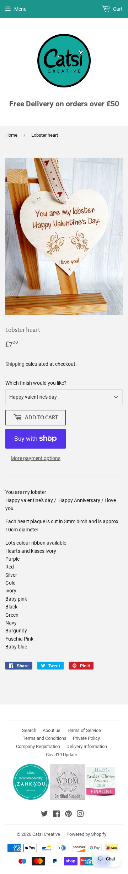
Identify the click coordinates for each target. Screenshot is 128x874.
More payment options (35, 458)
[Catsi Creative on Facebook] (56, 815)
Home (11, 135)
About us (51, 730)
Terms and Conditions (44, 738)
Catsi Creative (46, 834)
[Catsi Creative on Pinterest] (68, 815)
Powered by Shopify (86, 834)
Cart (117, 9)
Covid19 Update (61, 754)
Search (29, 730)
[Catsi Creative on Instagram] (80, 815)
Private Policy (86, 738)
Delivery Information (86, 746)
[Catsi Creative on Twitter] (44, 815)
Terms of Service (84, 730)
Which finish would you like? (35, 383)
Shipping (15, 364)
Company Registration (38, 746)
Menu (20, 9)
